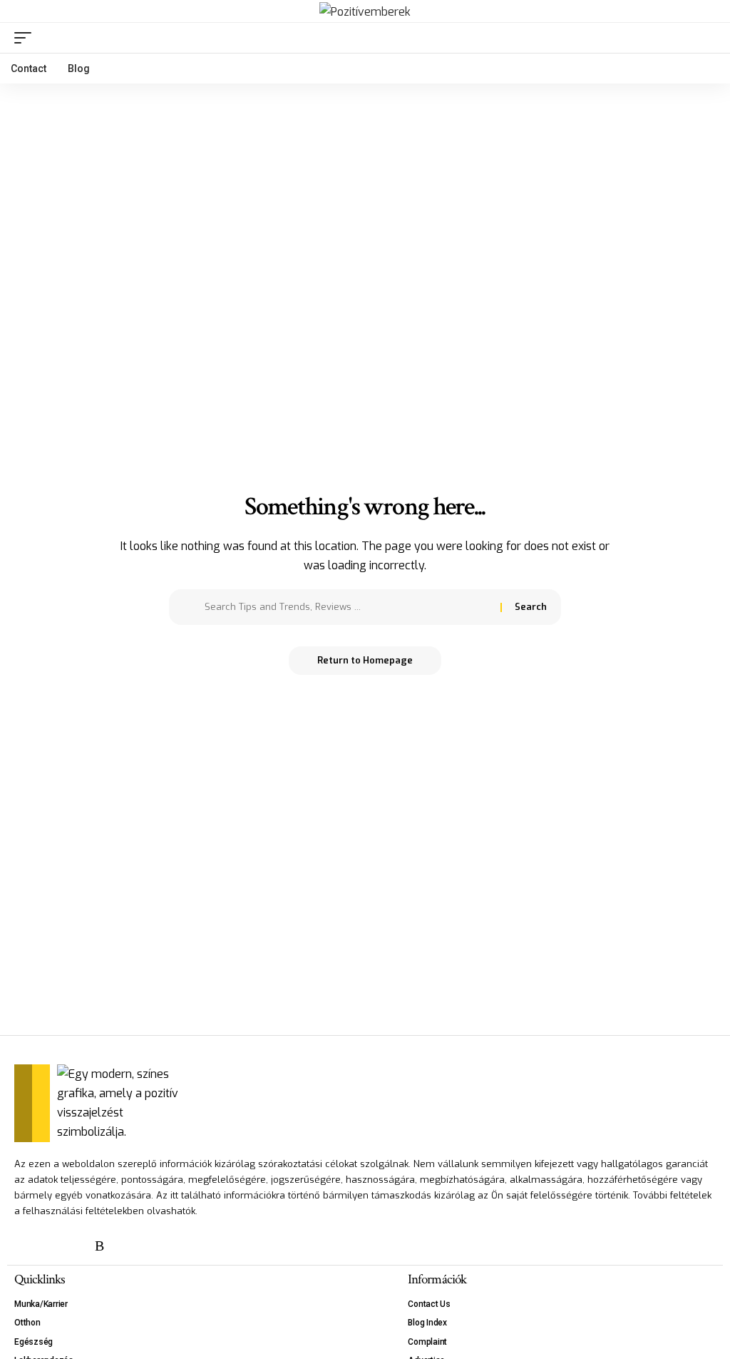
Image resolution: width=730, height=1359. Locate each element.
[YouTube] (49, 1245)
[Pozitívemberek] (365, 11)
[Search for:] (347, 607)
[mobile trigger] (26, 38)
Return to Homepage (365, 660)
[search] (705, 38)
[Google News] (75, 1245)
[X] (23, 1245)
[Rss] (99, 1245)
